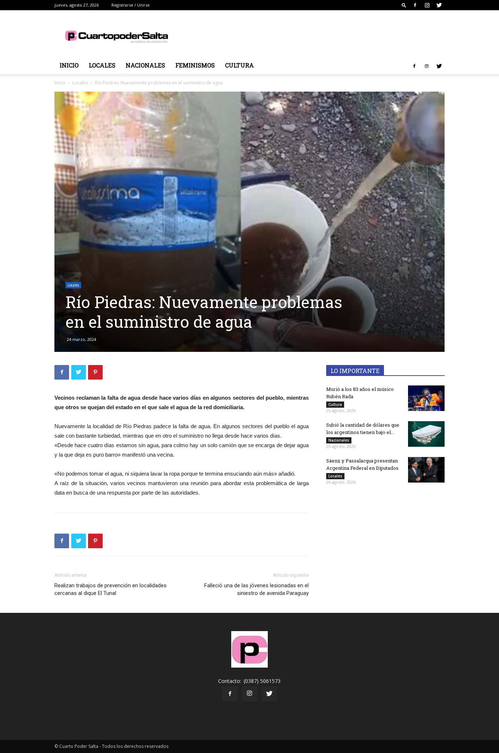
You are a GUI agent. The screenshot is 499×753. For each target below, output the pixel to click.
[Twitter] (439, 5)
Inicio (69, 65)
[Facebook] (415, 5)
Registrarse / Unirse (130, 5)
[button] (404, 5)
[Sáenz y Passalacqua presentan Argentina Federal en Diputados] (426, 470)
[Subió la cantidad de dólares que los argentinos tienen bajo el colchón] (426, 434)
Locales (102, 65)
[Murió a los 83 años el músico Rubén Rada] (426, 398)
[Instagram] (427, 5)
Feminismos (195, 65)
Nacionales (145, 65)
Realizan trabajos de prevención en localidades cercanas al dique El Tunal (110, 589)
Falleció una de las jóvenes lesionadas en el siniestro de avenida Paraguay (256, 589)
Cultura (239, 65)
